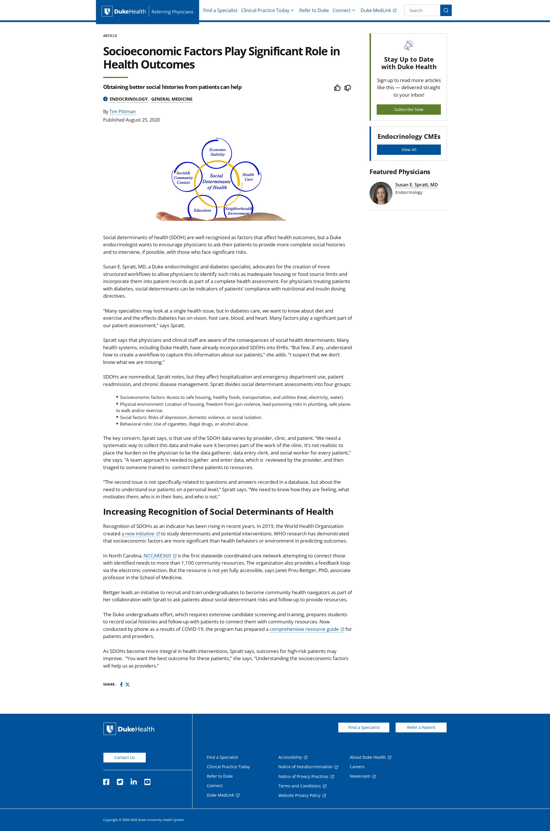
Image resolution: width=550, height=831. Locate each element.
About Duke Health (368, 757)
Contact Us (124, 757)
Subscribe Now (408, 109)
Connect (342, 10)
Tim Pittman (122, 111)
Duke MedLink (376, 10)
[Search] (446, 10)
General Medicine (171, 99)
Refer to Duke (314, 10)
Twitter (119, 780)
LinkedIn (133, 780)
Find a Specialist (220, 10)
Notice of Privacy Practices (303, 776)
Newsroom (360, 776)
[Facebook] (121, 684)
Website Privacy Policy (299, 795)
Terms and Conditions (299, 786)
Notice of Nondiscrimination (305, 766)
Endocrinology (129, 99)
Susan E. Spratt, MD (416, 185)
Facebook (106, 780)
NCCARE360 (157, 555)
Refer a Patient (421, 727)
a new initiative (137, 533)
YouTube (147, 780)
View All (409, 149)
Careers (357, 766)
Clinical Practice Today (265, 10)
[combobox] (422, 10)
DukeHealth (129, 728)
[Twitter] (127, 684)
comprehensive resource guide (304, 629)
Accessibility (290, 757)
